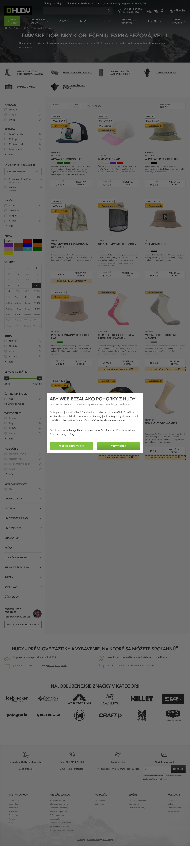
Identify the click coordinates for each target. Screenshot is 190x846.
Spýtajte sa (99, 804)
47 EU (18, 314)
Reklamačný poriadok (59, 811)
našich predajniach (56, 665)
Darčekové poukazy (137, 807)
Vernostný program (120, 3)
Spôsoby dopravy (57, 815)
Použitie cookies (124, 430)
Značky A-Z (140, 3)
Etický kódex (14, 804)
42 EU (9, 308)
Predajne (85, 3)
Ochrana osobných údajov (63, 434)
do (39, 378)
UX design (81, 839)
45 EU (37, 308)
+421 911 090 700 (74, 762)
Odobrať (68, 106)
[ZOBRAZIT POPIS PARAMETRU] (34, 164)
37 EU (37, 297)
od (6, 378)
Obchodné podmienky (59, 804)
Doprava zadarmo (22, 657)
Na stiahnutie (100, 800)
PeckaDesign (108, 839)
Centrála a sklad (174, 807)
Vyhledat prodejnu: (16, 171)
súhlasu (163, 779)
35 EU (18, 297)
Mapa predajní (25, 769)
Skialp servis (134, 804)
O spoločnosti (14, 800)
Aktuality (71, 3)
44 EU (27, 308)
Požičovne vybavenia (137, 800)
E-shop (170, 804)
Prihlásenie (162, 10)
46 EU (9, 314)
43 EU (18, 308)
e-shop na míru (93, 839)
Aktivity (48, 3)
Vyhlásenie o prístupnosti (60, 826)
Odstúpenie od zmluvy (59, 807)
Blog (59, 3)
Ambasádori (14, 811)
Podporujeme (14, 815)
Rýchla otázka (173, 811)
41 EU (37, 303)
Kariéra (12, 819)
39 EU (18, 303)
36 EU (27, 297)
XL (9, 291)
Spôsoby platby (56, 819)
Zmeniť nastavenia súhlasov (61, 830)
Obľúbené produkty (155, 10)
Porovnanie (148, 10)
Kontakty (100, 3)
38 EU (9, 303)
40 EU (27, 303)
